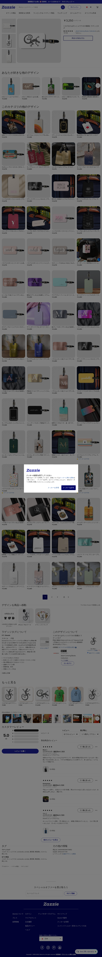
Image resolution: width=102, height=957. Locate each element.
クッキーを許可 (68, 488)
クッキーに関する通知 (67, 478)
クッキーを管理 (53, 488)
